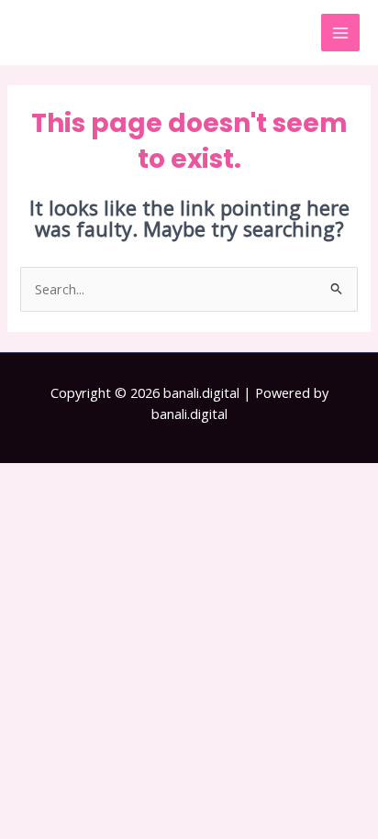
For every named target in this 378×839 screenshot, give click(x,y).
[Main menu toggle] (340, 33)
